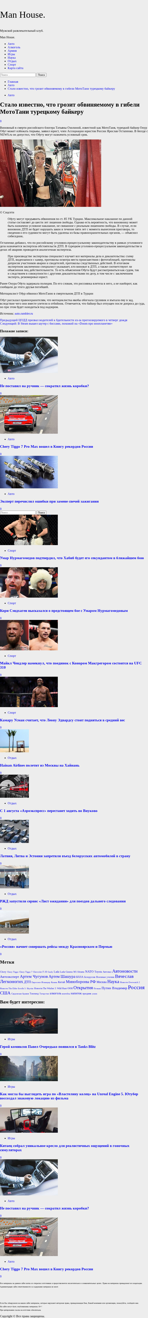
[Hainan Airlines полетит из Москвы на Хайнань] (14, 751)
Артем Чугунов (34, 976)
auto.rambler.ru (24, 313)
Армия (12, 50)
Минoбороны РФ (81, 981)
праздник (86, 993)
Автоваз (107, 971)
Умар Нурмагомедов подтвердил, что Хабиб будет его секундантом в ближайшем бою (72, 558)
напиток (76, 993)
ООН (70, 988)
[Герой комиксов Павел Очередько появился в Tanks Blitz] (29, 1032)
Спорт (12, 64)
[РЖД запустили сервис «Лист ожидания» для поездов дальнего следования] (14, 887)
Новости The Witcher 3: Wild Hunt (50, 988)
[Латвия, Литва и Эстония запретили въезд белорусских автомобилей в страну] (14, 842)
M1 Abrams (78, 972)
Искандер (45, 982)
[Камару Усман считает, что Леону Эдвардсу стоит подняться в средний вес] (29, 706)
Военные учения (105, 977)
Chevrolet (37, 972)
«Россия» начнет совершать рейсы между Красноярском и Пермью (56, 947)
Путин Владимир (114, 988)
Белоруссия (89, 977)
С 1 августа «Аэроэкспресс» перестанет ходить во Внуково (49, 811)
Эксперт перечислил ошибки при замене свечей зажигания (49, 501)
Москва (102, 982)
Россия (136, 987)
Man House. (22, 14)
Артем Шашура (62, 976)
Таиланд (34, 993)
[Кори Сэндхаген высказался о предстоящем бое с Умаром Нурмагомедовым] (29, 596)
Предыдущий (63, 320)
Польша (97, 988)
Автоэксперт (9, 977)
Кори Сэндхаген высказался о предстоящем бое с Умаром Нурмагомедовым (64, 611)
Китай (61, 982)
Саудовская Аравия (20, 994)
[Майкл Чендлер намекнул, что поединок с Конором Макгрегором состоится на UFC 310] (29, 649)
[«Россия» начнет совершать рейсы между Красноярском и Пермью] (14, 932)
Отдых (12, 61)
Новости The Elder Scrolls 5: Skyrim (16, 988)
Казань (54, 982)
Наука (12, 57)
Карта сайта (15, 68)
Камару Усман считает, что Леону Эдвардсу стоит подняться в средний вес (62, 720)
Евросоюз (36, 982)
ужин (94, 994)
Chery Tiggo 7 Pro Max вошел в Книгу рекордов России (46, 446)
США (5, 993)
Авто (11, 43)
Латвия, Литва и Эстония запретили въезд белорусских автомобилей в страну (65, 856)
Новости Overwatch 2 (130, 982)
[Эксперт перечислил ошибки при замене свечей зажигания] (29, 487)
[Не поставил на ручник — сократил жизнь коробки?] (29, 371)
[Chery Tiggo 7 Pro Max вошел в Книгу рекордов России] (29, 432)
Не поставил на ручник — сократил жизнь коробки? (44, 386)
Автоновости (125, 971)
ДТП (27, 982)
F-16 (45, 972)
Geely (50, 972)
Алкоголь (14, 47)
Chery (3, 971)
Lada (56, 971)
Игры (11, 54)
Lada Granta (66, 971)
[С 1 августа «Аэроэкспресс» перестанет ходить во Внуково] (14, 796)
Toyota (98, 971)
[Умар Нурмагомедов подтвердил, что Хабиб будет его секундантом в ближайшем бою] (29, 544)
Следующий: (56, 323)
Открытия (83, 987)
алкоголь (55, 993)
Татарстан (44, 994)
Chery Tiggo (12, 972)
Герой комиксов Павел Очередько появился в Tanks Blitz (48, 1047)
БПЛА (79, 977)
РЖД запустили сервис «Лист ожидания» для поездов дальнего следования (63, 901)
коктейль (66, 994)
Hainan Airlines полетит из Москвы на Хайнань (39, 765)
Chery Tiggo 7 (25, 972)
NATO (89, 971)
